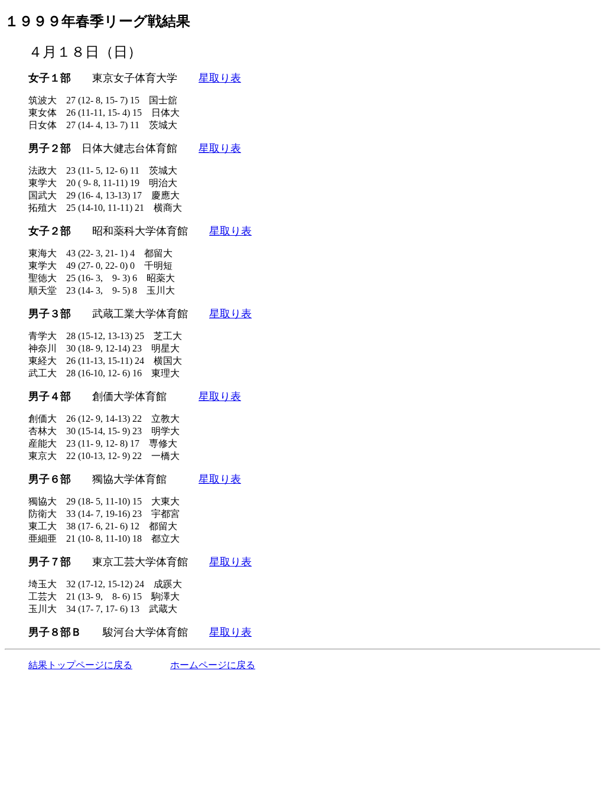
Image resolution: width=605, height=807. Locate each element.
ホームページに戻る (212, 665)
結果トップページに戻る (80, 665)
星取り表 (220, 78)
